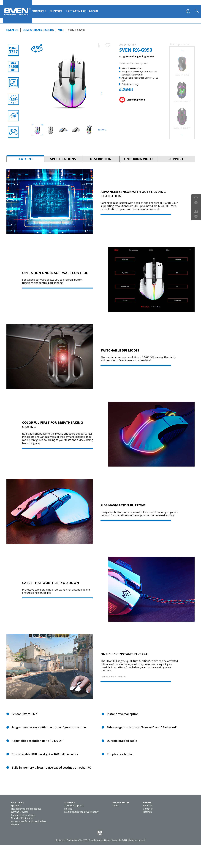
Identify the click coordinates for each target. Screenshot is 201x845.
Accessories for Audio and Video (28, 821)
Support (56, 11)
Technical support (73, 805)
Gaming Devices (19, 811)
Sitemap (147, 811)
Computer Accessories (38, 30)
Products (38, 11)
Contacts (148, 808)
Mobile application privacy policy (81, 811)
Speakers (16, 805)
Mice (61, 30)
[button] (182, 135)
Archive (15, 824)
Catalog (12, 30)
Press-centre (76, 11)
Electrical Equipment (22, 818)
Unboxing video (136, 99)
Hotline (68, 808)
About (93, 11)
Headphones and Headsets (26, 808)
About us (148, 805)
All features (126, 88)
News (115, 805)
